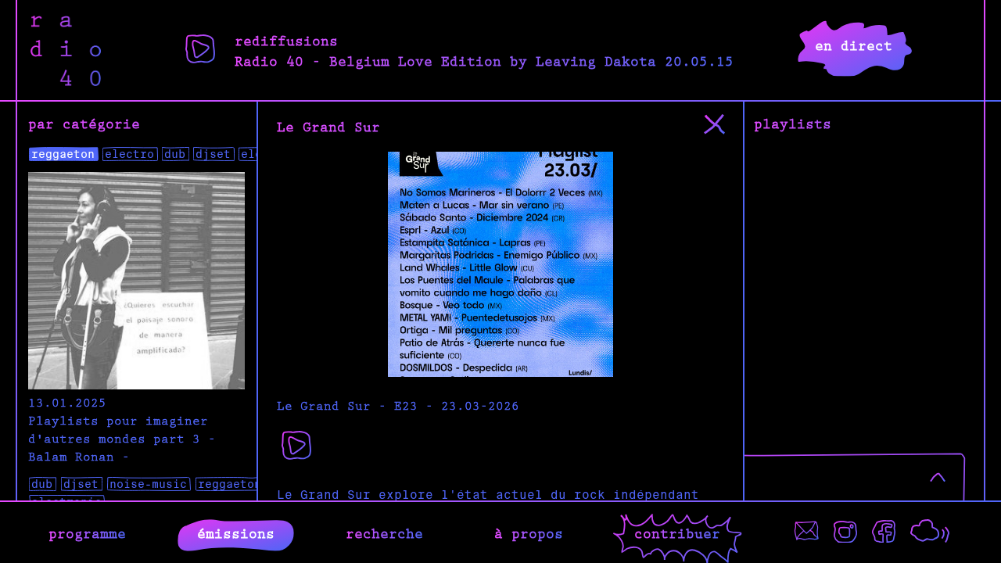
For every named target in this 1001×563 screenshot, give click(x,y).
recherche (384, 532)
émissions (235, 532)
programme (87, 532)
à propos (528, 532)
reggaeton (63, 154)
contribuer (677, 532)
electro (129, 154)
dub (174, 154)
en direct (853, 44)
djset (213, 154)
